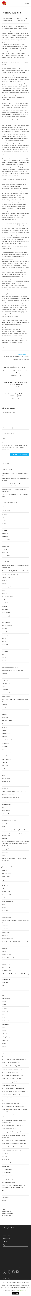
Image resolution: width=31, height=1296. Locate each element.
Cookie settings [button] (21, 1290)
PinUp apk (4, 1017)
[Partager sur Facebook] (8, 1272)
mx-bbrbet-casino (6, 970)
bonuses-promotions (7, 759)
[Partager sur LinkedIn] (17, 1272)
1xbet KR (4, 638)
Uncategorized (7, 21)
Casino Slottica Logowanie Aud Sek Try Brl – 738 (14, 791)
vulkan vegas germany (7, 1179)
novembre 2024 (6, 540)
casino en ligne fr (6, 778)
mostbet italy (5, 935)
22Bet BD (4, 657)
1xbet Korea (5, 635)
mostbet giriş (5, 926)
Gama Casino (5, 852)
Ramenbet (4, 1046)
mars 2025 (4, 527)
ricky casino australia (7, 1053)
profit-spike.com (6, 1034)
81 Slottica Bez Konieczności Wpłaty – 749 (12, 670)
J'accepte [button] (15, 1293)
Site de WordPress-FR (7, 1215)
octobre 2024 (5, 543)
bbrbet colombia (6, 733)
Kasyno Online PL (6, 876)
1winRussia (4, 606)
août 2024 (4, 549)
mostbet (4, 907)
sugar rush (4, 1156)
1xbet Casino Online (7, 625)
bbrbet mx (4, 736)
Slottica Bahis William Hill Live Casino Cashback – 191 (15, 1091)
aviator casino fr (6, 696)
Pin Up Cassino (5, 1008)
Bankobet (4, 727)
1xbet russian (5, 648)
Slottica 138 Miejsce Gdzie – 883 (9, 1072)
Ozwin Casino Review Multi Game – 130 (11, 992)
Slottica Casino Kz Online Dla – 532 (10, 1103)
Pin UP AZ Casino (6, 1005)
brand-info (4, 769)
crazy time (4, 823)
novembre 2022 (6, 556)
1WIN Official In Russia (7, 596)
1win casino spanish (7, 587)
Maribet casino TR (6, 895)
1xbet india (4, 632)
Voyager (5, 1245)
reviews (3, 1050)
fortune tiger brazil (6, 849)
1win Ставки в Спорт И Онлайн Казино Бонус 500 (15, 395)
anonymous (5, 680)
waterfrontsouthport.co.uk (8, 1182)
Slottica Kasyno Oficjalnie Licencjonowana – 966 (14, 1140)
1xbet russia (5, 644)
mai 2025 (4, 523)
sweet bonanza (5, 1159)
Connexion (4, 1209)
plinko (3, 1027)
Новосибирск (5, 1197)
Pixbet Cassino (5, 1024)
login (3, 888)
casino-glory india (6, 804)
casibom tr (4, 772)
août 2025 (4, 514)
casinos (3, 807)
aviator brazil (5, 689)
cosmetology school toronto (9, 820)
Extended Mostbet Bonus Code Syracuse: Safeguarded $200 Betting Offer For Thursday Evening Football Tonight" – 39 (15, 843)
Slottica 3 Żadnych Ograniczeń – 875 (11, 1082)
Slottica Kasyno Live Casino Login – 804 (11, 1132)
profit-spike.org (5, 1037)
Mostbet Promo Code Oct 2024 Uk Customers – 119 (15, 942)
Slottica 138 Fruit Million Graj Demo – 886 (12, 1069)
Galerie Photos (7, 1238)
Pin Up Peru (5, 1011)
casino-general (5, 801)
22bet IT (4, 661)
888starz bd (4, 673)
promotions (5, 1040)
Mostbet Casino (6, 914)
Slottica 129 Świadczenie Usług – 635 (11, 1066)
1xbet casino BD (6, 622)
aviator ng (4, 714)
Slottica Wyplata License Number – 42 (11, 1150)
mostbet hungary (6, 932)
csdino (3, 826)
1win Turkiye (5, 600)
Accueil (5, 1232)
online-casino (5, 982)
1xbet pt (4, 641)
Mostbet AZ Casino (6, 911)
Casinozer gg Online (7, 814)
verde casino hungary (7, 1169)
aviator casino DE (6, 693)
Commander (6, 1235)
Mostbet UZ (5, 951)
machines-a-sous (6, 891)
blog (3, 749)
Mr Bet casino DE (6, 964)
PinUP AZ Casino (6, 1021)
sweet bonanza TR (6, 1163)
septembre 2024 (6, 546)
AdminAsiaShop (8, 18)
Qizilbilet (4, 1043)
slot (2, 1056)
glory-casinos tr (5, 864)
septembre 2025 (6, 511)
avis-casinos (5, 717)
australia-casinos (6, 683)
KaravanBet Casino (6, 873)
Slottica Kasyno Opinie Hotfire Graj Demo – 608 (14, 1143)
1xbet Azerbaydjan (6, 616)
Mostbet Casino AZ (6, 917)
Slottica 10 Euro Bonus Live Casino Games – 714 (14, 1059)
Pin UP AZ (4, 1001)
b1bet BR (4, 724)
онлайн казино (12, 347)
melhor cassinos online (7, 901)
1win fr (3, 590)
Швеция (4, 1200)
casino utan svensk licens (8, 794)
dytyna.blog (5, 838)
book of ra (4, 762)
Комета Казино (6, 1194)
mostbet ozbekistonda (7, 938)
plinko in (4, 1030)
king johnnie (5, 880)
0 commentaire (20, 21)
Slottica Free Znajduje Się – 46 (9, 1128)
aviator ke (4, 708)
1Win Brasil (4, 580)
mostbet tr (4, 948)
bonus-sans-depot (6, 753)
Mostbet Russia (5, 945)
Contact (5, 1241)
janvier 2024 (5, 552)
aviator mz (4, 711)
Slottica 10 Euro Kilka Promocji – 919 (11, 1062)
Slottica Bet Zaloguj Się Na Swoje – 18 (11, 1095)
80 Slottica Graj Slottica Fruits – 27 (10, 667)
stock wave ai (5, 1153)
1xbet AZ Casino (6, 612)
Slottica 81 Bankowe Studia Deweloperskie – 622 (14, 1088)
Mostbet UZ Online (6, 961)
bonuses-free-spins (6, 756)
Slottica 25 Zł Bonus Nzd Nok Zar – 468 (11, 1078)
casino (3, 775)
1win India (4, 593)
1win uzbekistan (6, 603)
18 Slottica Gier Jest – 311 (8, 577)
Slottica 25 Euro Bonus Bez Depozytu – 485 (12, 1075)
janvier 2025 (5, 533)
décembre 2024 (5, 536)
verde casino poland (7, 1172)
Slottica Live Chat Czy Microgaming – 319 (12, 1147)
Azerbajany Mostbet (7, 720)
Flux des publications (7, 1211)
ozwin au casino (6, 989)
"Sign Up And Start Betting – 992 (10, 574)
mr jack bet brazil (6, 967)
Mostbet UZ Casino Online (8, 958)
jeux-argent (4, 870)
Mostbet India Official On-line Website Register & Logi (15, 372)
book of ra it (5, 765)
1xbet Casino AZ (6, 619)
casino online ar (6, 785)
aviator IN (4, 704)
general (3, 855)
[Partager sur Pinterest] (13, 1272)
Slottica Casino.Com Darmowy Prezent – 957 (13, 1106)
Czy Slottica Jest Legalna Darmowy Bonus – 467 (13, 830)
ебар (3, 1190)
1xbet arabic (5, 609)
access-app (4, 677)
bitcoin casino (5, 743)
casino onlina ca (6, 781)
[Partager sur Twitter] (4, 1272)
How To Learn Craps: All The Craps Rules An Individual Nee (15, 383)
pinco (3, 1014)
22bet (3, 654)
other (3, 985)
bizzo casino (5, 746)
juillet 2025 (4, 517)
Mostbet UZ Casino (6, 954)
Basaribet (4, 730)
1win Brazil (4, 583)
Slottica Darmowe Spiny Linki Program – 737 (13, 1125)
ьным (21, 239)
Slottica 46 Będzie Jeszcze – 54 (9, 1085)
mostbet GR (5, 929)
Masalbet (4, 898)
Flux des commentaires (7, 1213)
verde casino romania (7, 1176)
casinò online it (5, 788)
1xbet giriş (4, 628)
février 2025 (4, 530)
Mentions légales (7, 1279)
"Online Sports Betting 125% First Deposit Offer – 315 (15, 571)
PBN (3, 995)
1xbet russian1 (5, 651)
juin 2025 (4, 520)
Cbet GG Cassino (6, 817)
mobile (3, 904)
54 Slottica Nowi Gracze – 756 (9, 664)
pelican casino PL (6, 998)
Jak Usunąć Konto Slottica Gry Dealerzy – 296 (13, 867)
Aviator (3, 686)
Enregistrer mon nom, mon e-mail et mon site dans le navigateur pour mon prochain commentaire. (15, 447)
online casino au (6, 979)
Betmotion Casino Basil (7, 740)
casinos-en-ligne (6, 810)
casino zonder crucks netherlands (10, 797)
